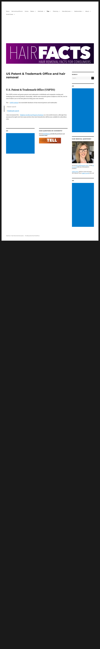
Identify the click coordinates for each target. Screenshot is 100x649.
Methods (40, 11)
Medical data (78, 11)
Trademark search (13, 111)
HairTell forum (46, 134)
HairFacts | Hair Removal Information (15, 235)
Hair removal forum (17, 11)
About (87, 11)
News (7, 11)
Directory (55, 11)
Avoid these (9, 14)
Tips (48, 11)
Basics (32, 11)
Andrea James (75, 171)
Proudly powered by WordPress (32, 235)
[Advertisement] (50, 28)
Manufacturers (66, 11)
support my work (85, 173)
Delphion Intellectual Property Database (31, 115)
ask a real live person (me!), (82, 165)
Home (26, 11)
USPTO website (14, 102)
